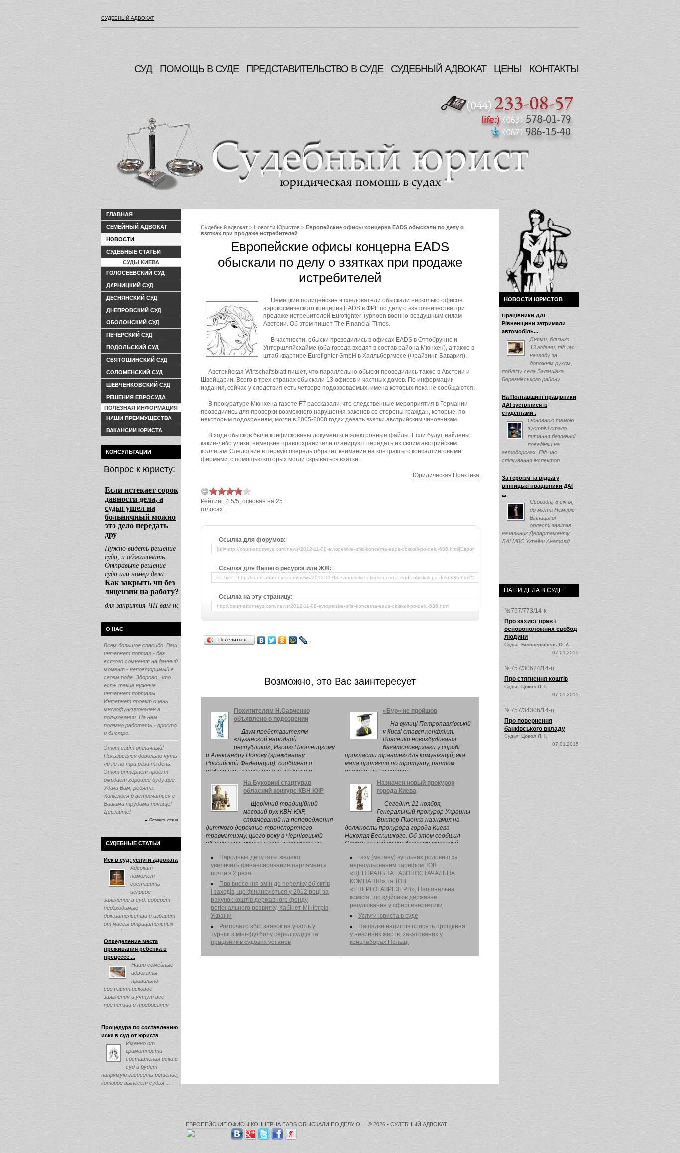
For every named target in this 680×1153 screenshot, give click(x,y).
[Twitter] (272, 640)
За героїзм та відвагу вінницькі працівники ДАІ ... (537, 486)
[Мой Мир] (293, 640)
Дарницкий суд (129, 285)
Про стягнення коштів (536, 678)
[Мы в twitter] (264, 1132)
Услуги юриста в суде (388, 915)
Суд (143, 68)
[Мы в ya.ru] (291, 1132)
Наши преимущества (139, 418)
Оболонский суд (132, 322)
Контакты (554, 68)
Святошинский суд (136, 360)
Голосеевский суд (135, 273)
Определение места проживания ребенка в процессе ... (135, 949)
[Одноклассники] (282, 640)
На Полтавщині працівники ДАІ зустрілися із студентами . (539, 405)
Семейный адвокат (136, 227)
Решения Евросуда (136, 397)
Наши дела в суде (533, 590)
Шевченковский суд (138, 385)
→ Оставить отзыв (161, 819)
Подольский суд (132, 347)
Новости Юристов (277, 227)
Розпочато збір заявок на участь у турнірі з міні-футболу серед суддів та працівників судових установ (264, 934)
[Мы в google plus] (250, 1132)
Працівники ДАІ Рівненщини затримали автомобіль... (534, 323)
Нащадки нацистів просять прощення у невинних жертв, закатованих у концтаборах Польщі (407, 934)
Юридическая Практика (446, 475)
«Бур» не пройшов (410, 710)
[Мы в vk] (237, 1132)
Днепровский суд (133, 310)
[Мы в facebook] (277, 1132)
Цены (508, 68)
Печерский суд (129, 335)
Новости (120, 239)
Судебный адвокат (127, 18)
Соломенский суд (134, 372)
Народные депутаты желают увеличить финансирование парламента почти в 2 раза (269, 865)
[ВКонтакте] (261, 640)
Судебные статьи (133, 252)
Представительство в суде (314, 68)
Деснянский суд (131, 298)
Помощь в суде (199, 68)
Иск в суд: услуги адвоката (141, 860)
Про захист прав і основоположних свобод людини (540, 629)
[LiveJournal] (303, 640)
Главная (119, 214)
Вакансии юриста (134, 430)
